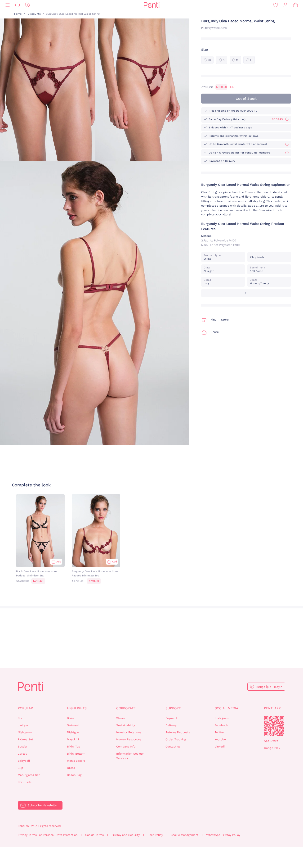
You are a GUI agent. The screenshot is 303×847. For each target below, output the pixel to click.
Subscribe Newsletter (43, 805)
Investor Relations (128, 732)
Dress (71, 768)
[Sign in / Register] (285, 5)
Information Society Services (129, 756)
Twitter (219, 732)
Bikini (70, 718)
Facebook (221, 725)
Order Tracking (175, 739)
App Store (271, 741)
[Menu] (7, 5)
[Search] (17, 5)
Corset (22, 753)
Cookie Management (184, 835)
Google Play (272, 748)
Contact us (172, 746)
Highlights (77, 708)
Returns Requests (177, 732)
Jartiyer (23, 725)
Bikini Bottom (76, 753)
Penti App (272, 708)
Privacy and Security (125, 835)
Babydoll (24, 760)
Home (18, 13)
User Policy (155, 835)
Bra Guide (24, 782)
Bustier (22, 746)
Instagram (221, 718)
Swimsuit (73, 725)
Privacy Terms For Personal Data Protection (47, 835)
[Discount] (27, 5)
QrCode (274, 726)
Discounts (34, 13)
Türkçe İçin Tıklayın (269, 686)
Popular (25, 708)
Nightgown (25, 732)
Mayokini (73, 739)
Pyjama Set (25, 739)
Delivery (171, 725)
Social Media (226, 708)
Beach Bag (74, 775)
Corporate (126, 708)
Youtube (220, 739)
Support (173, 708)
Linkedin (220, 746)
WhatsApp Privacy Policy (223, 835)
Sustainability (125, 725)
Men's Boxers (76, 760)
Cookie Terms (94, 835)
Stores (120, 718)
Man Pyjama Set (29, 775)
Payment (171, 718)
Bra (20, 718)
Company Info (125, 746)
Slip (20, 768)
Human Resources (128, 739)
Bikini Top (73, 746)
